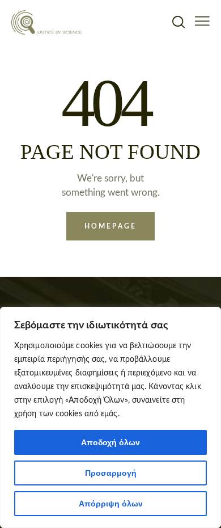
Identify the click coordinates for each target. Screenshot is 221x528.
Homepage (110, 226)
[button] (202, 21)
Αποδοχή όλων (110, 442)
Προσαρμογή (111, 473)
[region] (110, 417)
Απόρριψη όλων (111, 503)
